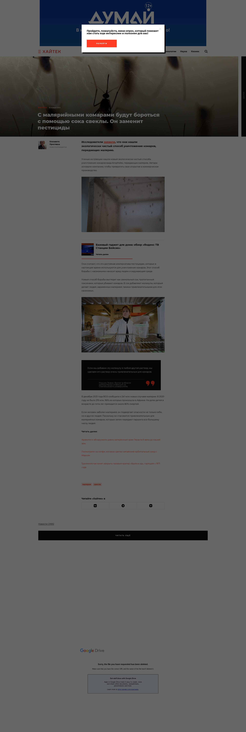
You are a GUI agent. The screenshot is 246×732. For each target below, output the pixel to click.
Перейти (101, 43)
